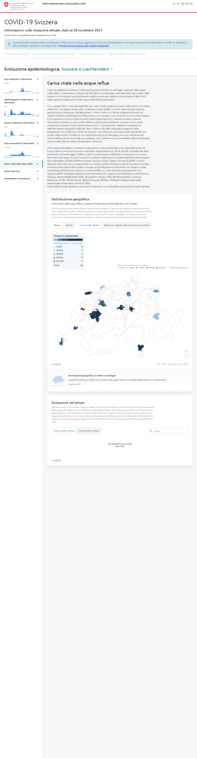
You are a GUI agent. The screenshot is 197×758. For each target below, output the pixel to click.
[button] (87, 69)
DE (174, 3)
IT (182, 3)
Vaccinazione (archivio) (92, 53)
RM (186, 3)
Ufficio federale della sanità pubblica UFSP (64, 3)
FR (178, 3)
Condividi (56, 364)
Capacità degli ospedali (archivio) (127, 53)
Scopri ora (73, 384)
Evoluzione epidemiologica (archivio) (54, 53)
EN (191, 3)
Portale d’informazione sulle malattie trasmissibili (84, 46)
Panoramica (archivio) (16, 53)
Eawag (50, 151)
